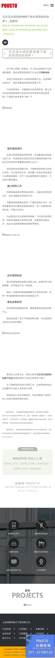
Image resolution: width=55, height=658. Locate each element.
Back (28, 605)
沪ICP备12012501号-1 (21, 652)
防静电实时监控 (41, 534)
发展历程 (40, 629)
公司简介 (23, 629)
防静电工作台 (13, 534)
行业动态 (40, 633)
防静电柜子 (16, 655)
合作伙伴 (6, 633)
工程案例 (23, 633)
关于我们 (23, 638)
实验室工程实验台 (41, 552)
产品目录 (6, 629)
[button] (46, 5)
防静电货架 (13, 552)
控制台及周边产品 (13, 570)
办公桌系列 (41, 570)
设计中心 (6, 638)
